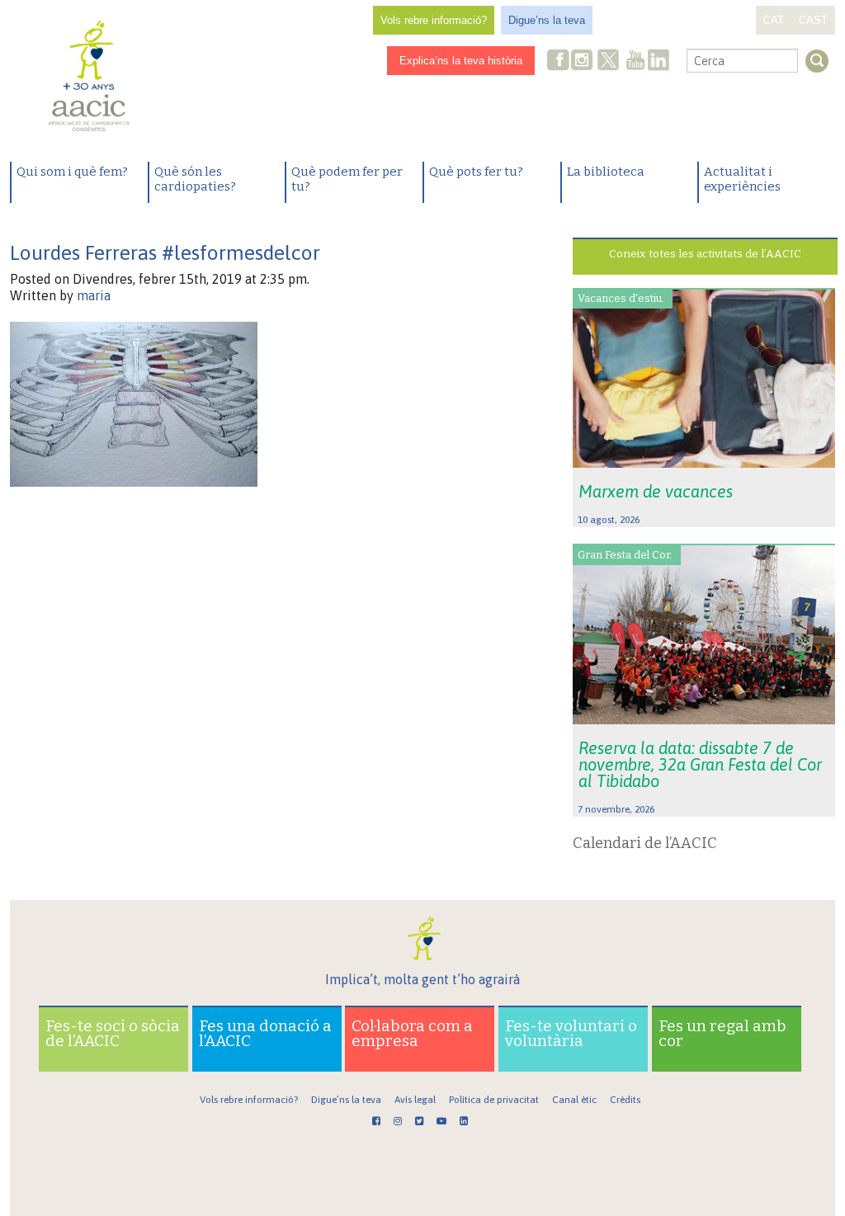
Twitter (608, 61)
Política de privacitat (494, 1099)
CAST (813, 20)
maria (94, 295)
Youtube (635, 61)
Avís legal (415, 1099)
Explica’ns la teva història (460, 60)
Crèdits (625, 1099)
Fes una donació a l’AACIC (265, 1033)
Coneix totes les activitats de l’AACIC (705, 254)
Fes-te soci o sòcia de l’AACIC (112, 1033)
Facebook (558, 61)
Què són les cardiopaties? (195, 179)
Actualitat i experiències (742, 179)
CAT (773, 20)
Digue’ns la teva (546, 20)
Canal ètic (574, 1099)
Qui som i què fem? (72, 171)
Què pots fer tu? (476, 171)
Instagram (583, 61)
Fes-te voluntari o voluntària (571, 1033)
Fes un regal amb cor (722, 1033)
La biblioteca (605, 171)
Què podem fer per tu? (347, 179)
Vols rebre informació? (433, 20)
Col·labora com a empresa (412, 1033)
